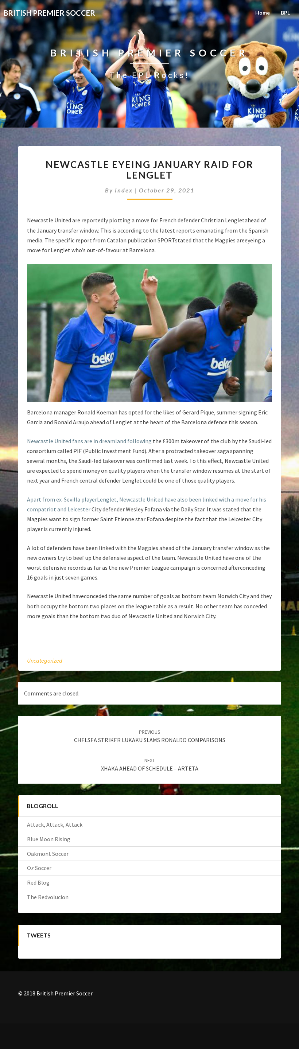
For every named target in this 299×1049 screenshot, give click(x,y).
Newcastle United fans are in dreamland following (89, 441)
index (124, 190)
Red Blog (38, 882)
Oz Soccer (39, 867)
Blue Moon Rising (48, 839)
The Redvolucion (48, 897)
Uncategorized (44, 660)
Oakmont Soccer (48, 853)
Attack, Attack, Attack (54, 824)
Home (262, 12)
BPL (285, 12)
